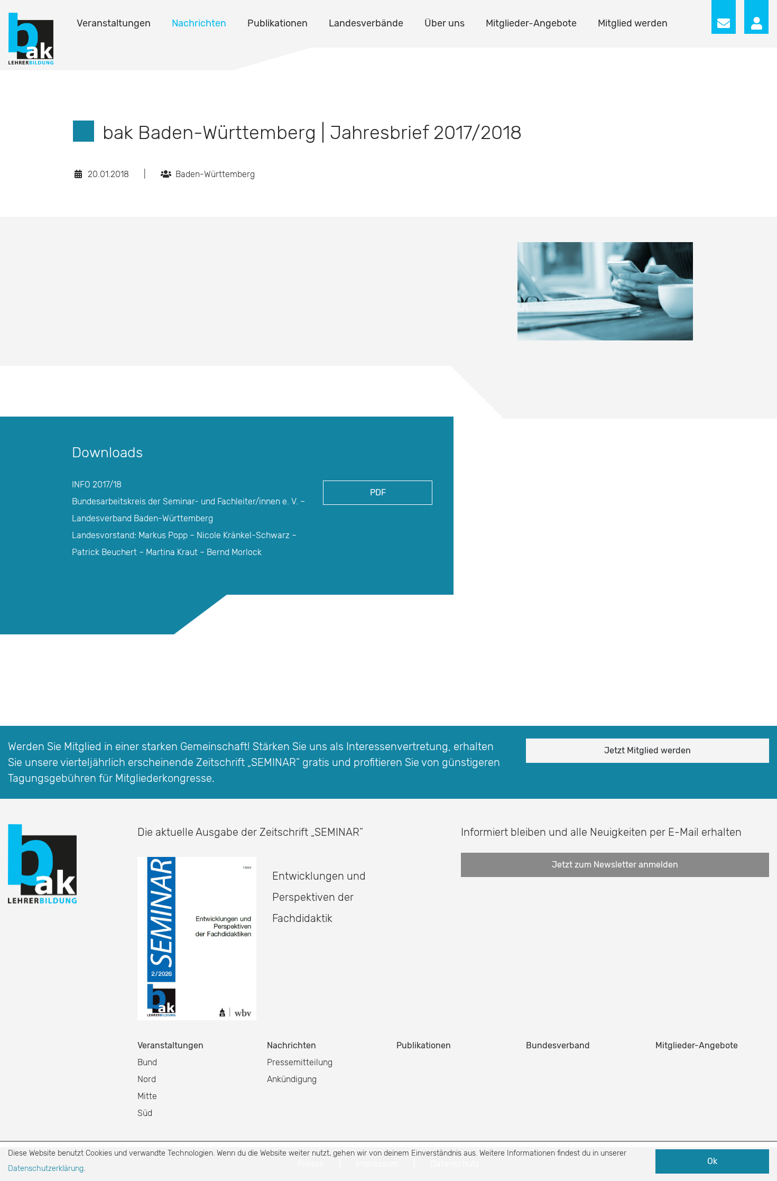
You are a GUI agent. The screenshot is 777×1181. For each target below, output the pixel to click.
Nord (146, 1079)
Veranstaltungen (114, 23)
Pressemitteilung (299, 1062)
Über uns (444, 23)
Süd (144, 1113)
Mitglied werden (633, 23)
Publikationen (277, 23)
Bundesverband (558, 1045)
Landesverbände (366, 23)
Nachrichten (199, 23)
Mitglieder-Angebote (531, 23)
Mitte (147, 1096)
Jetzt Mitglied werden (647, 750)
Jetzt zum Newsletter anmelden (615, 865)
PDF (378, 492)
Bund (147, 1062)
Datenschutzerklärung (46, 1168)
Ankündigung (292, 1079)
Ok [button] (712, 1161)
